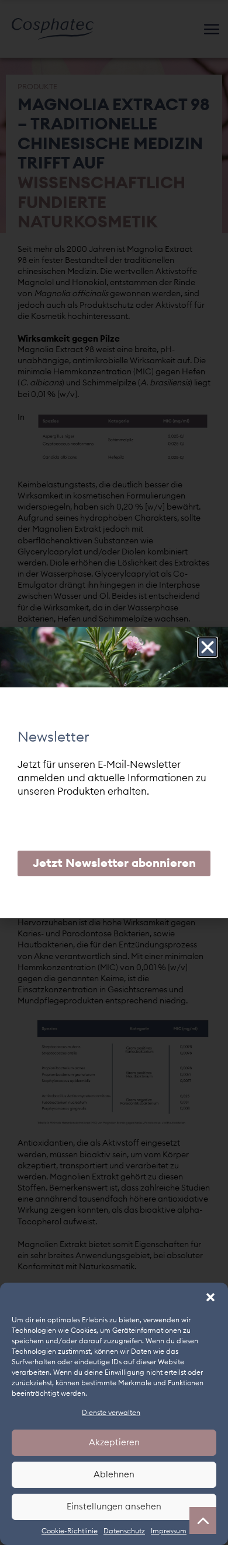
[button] (210, 1297)
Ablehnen (114, 1474)
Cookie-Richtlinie (70, 1531)
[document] (114, 772)
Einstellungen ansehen (114, 1506)
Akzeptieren (114, 1442)
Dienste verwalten (111, 1412)
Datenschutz (124, 1531)
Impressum (168, 1531)
